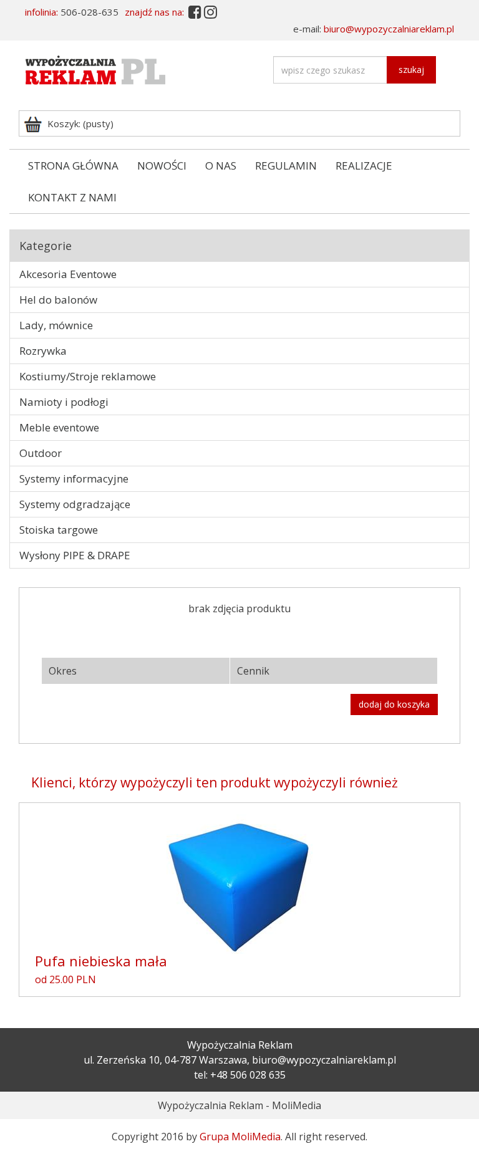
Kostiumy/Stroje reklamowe (87, 376)
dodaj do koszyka (394, 704)
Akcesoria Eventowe (68, 274)
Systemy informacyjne (73, 478)
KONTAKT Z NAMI (72, 197)
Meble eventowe (59, 427)
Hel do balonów (58, 299)
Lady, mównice (56, 325)
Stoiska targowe (58, 529)
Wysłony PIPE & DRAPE (74, 555)
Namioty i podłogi (64, 402)
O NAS (220, 165)
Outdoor (40, 453)
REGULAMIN (286, 165)
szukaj (411, 69)
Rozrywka (43, 351)
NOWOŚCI (161, 165)
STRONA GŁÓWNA (73, 165)
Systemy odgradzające (74, 504)
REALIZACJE (364, 165)
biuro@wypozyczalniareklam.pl (389, 28)
